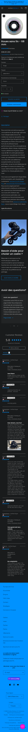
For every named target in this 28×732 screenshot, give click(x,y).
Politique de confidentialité (15, 717)
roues (5, 621)
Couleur (3, 62)
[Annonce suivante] (26, 2)
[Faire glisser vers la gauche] (10, 326)
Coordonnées (21, 722)
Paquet (3, 70)
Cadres (5, 617)
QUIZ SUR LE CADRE (11, 278)
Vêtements (6, 633)
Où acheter (6, 590)
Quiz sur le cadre (8, 637)
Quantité (3, 85)
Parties (5, 625)
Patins (5, 629)
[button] (2, 8)
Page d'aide (7, 317)
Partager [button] (6, 116)
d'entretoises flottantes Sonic (16, 183)
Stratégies (6, 606)
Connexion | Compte (9, 610)
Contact (5, 602)
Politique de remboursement (16, 714)
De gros (5, 594)
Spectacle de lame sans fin (11, 647)
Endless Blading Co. (13, 711)
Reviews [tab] (5, 352)
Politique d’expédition (10, 722)
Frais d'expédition (5, 54)
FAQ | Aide (6, 598)
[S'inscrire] (23, 672)
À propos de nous (8, 586)
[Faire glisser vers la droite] (17, 326)
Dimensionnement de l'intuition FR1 (13, 642)
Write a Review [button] (15, 348)
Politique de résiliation (15, 725)
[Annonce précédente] (1, 2)
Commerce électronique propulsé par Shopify (14, 713)
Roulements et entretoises (8, 78)
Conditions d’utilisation (15, 720)
